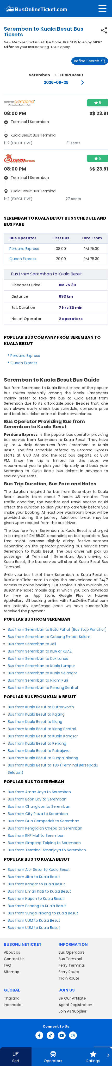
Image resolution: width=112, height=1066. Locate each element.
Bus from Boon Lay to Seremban (37, 799)
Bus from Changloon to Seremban (39, 806)
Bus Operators (71, 952)
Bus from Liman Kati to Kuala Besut (39, 891)
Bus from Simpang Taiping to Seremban (44, 842)
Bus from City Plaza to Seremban (38, 813)
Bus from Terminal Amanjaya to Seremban (47, 850)
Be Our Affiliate (72, 998)
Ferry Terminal (72, 965)
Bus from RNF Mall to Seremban (36, 835)
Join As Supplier (72, 1011)
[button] (16, 1056)
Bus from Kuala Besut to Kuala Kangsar (43, 736)
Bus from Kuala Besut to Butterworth (41, 707)
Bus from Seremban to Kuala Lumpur (41, 665)
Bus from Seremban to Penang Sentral (43, 687)
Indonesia (12, 1004)
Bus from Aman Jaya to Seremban (39, 792)
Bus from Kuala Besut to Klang (35, 721)
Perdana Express (24, 248)
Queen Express (22, 258)
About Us (12, 952)
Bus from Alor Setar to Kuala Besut (39, 869)
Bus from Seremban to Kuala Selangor (42, 673)
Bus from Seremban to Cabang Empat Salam (49, 636)
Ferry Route (69, 971)
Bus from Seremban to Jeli (32, 644)
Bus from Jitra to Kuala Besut (34, 876)
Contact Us (14, 958)
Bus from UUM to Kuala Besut (34, 920)
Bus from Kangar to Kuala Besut (36, 884)
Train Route (69, 978)
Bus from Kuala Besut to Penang (37, 743)
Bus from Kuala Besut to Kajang (36, 714)
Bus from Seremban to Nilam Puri (38, 680)
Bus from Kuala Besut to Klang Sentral (42, 728)
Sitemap (11, 971)
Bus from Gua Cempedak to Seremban (43, 821)
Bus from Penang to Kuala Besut (37, 905)
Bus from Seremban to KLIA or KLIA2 (40, 651)
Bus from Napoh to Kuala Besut (36, 898)
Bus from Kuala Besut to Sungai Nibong (43, 758)
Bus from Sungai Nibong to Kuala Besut (43, 913)
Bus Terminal (70, 958)
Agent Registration (75, 1004)
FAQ (7, 965)
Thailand (12, 998)
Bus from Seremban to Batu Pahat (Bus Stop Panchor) (57, 629)
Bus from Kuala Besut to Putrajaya (39, 750)
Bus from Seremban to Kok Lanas (38, 658)
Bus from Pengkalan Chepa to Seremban (45, 828)
